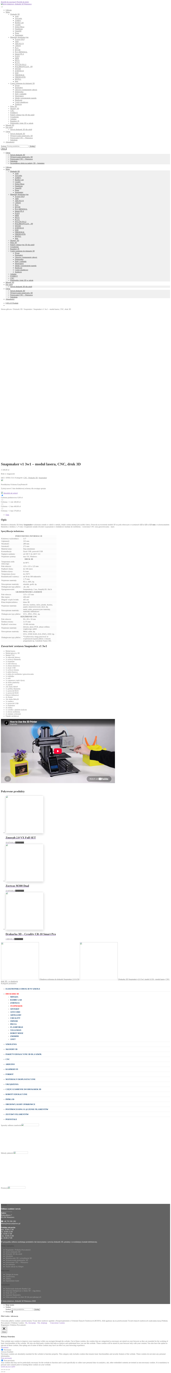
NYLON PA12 (20, 65)
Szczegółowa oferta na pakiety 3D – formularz (27, 163)
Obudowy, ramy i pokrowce (20, 1104)
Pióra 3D (13, 106)
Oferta (8, 132)
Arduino (13, 119)
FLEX (17, 56)
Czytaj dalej (19, 843)
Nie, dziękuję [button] (42, 1323)
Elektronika (19, 92)
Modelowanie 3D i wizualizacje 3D (19, 1258)
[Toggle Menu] (2, 6)
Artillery (18, 21)
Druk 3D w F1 (11, 1293)
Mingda (14, 997)
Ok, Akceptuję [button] (30, 1323)
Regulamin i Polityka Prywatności (18, 1250)
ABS (17, 41)
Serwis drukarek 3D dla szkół (21, 129)
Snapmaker (19, 35)
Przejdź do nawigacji (8, 2)
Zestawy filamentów (17, 1114)
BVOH (17, 50)
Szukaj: (3, 146)
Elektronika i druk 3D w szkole (21, 123)
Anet (16, 16)
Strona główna (6, 309)
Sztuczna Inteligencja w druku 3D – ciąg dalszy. (23, 1291)
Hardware (18, 100)
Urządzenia (14, 117)
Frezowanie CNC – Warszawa (21, 138)
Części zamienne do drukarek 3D (22, 83)
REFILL (18, 79)
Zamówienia (10, 1277)
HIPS (17, 58)
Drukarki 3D (15, 14)
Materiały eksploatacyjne (19, 37)
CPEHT (18, 46)
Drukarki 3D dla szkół (14, 1254)
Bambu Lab (19, 23)
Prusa (17, 33)
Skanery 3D (14, 109)
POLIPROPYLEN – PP (24, 224)
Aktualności (10, 142)
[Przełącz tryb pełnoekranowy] (6, 1369)
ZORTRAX (19, 71)
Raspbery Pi (14, 121)
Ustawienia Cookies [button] (57, 1323)
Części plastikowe (21, 102)
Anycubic (18, 18)
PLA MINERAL (21, 52)
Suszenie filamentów (13, 1295)
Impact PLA (19, 54)
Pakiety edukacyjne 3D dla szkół (22, 115)
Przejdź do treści (23, 2)
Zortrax (15, 1003)
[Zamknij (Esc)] (2, 1369)
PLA (16, 48)
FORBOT (14, 113)
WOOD (18, 69)
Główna (9, 10)
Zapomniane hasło (12, 1281)
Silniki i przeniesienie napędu (25, 98)
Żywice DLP (20, 39)
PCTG (17, 62)
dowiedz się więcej (10, 493)
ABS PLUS (19, 44)
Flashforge (19, 29)
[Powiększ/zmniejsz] (9, 1369)
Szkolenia (13, 140)
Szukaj (32, 146)
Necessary (7, 1350)
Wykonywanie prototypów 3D (21, 136)
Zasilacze (18, 104)
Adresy (8, 1279)
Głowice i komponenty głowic (26, 90)
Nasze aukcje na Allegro (14, 1267)
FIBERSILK (19, 75)
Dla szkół (9, 127)
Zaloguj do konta (12, 1274)
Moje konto (10, 1305)
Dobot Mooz (19, 27)
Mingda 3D (10, 125)
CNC (12, 111)
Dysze (17, 85)
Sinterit (14, 1009)
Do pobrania (10, 1264)
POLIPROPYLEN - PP (24, 67)
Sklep (8, 12)
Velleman (15, 1030)
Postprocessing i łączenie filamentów (27, 1109)
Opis (7, 515)
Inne (16, 81)
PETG (17, 60)
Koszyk (9, 1312)
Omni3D (18, 31)
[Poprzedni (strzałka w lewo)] (2, 1371)
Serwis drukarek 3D (17, 134)
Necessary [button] (4, 1347)
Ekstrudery (19, 88)
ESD (16, 73)
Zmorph (14, 1036)
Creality (18, 25)
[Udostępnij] (4, 1369)
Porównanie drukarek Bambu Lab (18, 1289)
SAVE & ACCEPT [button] (8, 1367)
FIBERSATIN (20, 77)
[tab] (88, 515)
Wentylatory (19, 96)
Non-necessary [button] (6, 1358)
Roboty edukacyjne (16, 1094)
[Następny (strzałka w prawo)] (4, 1371)
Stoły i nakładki (20, 94)
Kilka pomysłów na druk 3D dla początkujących (23, 1297)
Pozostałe (11, 1119)
